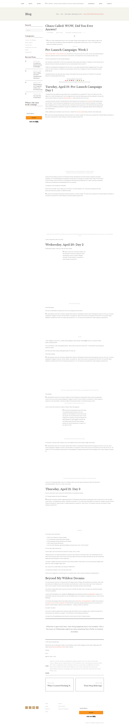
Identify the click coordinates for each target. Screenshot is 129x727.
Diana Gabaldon (68, 665)
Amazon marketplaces (66, 661)
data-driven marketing (56, 665)
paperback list (85, 601)
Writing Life (28, 52)
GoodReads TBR (63, 603)
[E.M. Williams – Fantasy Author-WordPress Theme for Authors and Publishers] (64, 4)
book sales (95, 661)
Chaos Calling (54, 663)
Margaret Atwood (76, 667)
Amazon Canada (80, 112)
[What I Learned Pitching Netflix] (59, 684)
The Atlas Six (84, 668)
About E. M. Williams (30, 40)
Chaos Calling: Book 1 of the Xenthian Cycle (56, 54)
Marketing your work (76, 32)
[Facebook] (50, 673)
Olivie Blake (53, 668)
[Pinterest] (57, 673)
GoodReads (89, 665)
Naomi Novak (93, 667)
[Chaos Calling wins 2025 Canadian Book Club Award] (28, 70)
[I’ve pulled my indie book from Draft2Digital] (28, 61)
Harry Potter (53, 667)
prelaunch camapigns (63, 668)
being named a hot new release (82, 661)
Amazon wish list (51, 603)
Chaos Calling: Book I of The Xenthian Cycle (71, 663)
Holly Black (66, 667)
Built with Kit (33, 121)
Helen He (60, 667)
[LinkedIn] (54, 673)
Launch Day (28, 45)
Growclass (96, 665)
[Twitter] (52, 673)
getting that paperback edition (58, 647)
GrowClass (90, 101)
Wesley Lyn (53, 670)
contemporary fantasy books (93, 663)
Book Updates (68, 32)
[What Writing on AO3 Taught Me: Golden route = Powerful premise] (28, 82)
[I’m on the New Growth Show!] (28, 93)
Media (26, 49)
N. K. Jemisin (85, 667)
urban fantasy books (94, 668)
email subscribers (67, 98)
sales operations (75, 668)
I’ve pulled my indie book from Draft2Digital (37, 65)
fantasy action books (80, 665)
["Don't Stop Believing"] (90, 684)
